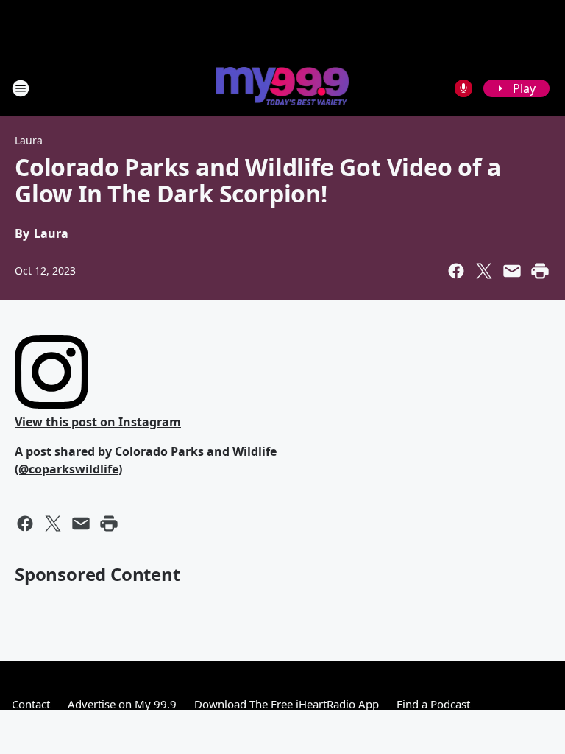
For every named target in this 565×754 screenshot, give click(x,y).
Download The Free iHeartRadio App (286, 704)
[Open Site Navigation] (20, 88)
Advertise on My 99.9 (122, 704)
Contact (31, 704)
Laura (29, 140)
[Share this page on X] (484, 271)
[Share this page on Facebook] (456, 271)
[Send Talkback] (463, 88)
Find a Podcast (433, 704)
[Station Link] (282, 87)
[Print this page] (540, 271)
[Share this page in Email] (512, 271)
